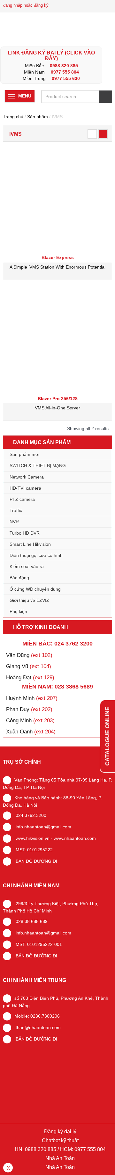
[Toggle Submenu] (100, 465)
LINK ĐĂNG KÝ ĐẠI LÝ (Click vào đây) (51, 55)
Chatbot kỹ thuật (60, 1140)
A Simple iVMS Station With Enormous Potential (57, 267)
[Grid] (103, 134)
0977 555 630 (66, 78)
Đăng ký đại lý (59, 1131)
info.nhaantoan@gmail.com (42, 826)
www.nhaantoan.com (75, 838)
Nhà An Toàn (60, 1158)
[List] (92, 134)
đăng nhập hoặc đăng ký (26, 5)
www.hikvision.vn (32, 838)
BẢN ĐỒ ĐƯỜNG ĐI (35, 861)
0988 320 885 (64, 65)
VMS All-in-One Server (57, 407)
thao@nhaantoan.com (37, 1027)
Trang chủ (13, 116)
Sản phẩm (37, 116)
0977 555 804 (65, 72)
